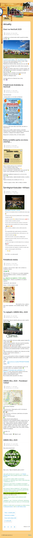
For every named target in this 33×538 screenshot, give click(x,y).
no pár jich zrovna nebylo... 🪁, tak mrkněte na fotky (15, 59)
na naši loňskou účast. (21, 506)
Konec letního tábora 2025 (10, 518)
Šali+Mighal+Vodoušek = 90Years (12, 210)
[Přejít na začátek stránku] (5, 527)
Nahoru (29, 535)
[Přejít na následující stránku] (11, 527)
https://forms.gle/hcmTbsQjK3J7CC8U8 (14, 493)
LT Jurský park (8, 520)
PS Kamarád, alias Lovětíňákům (15, 370)
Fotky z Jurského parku (10, 512)
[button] (16, 225)
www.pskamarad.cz (9, 506)
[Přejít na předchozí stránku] (8, 527)
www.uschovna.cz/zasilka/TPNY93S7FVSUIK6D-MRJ (18, 362)
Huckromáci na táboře (9, 515)
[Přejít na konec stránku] (14, 527)
